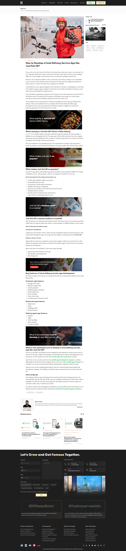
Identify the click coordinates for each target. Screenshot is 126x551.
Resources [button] (74, 3)
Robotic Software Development (27, 535)
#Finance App (100, 45)
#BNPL (87, 45)
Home (21, 10)
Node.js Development (90, 538)
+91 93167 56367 (75, 464)
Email (21, 467)
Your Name (22, 460)
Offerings (51, 3)
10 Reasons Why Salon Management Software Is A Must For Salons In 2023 (51, 436)
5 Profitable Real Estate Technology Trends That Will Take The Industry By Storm (72, 436)
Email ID (69, 469)
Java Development (89, 531)
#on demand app (39, 392)
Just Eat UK (29, 134)
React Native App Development (71, 535)
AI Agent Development (47, 531)
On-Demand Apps (30, 60)
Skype (90, 469)
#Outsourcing (95, 50)
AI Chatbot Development (48, 533)
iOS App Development (69, 533)
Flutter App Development (70, 529)
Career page (41, 491)
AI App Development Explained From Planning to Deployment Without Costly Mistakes (97, 20)
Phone (21, 474)
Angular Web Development (91, 535)
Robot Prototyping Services (26, 529)
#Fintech (88, 47)
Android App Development (70, 531)
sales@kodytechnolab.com (74, 470)
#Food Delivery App (30, 392)
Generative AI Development (48, 529)
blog (24, 10)
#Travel (101, 50)
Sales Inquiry (74, 463)
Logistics (24, 432)
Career (67, 3)
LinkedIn (80, 407)
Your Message (45, 460)
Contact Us (101, 3)
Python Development (90, 529)
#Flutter (93, 47)
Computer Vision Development (49, 538)
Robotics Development (25, 531)
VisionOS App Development (48, 540)
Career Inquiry (92, 463)
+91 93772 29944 (93, 464)
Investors (83, 3)
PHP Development (89, 533)
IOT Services (45, 536)
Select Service (23, 481)
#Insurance (88, 50)
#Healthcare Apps (100, 47)
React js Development (90, 540)
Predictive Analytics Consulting (49, 535)
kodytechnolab (92, 470)
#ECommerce (93, 45)
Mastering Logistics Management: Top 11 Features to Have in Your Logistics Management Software (30, 439)
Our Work (60, 3)
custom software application (30, 430)
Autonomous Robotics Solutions (27, 533)
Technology (25, 434)
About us (44, 3)
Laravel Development (90, 536)
